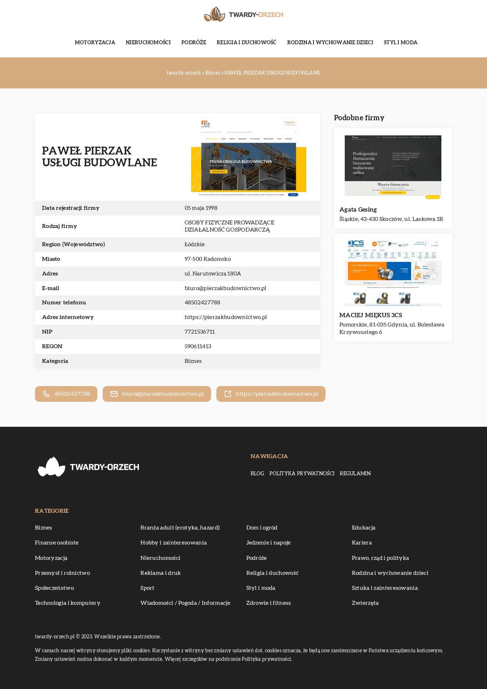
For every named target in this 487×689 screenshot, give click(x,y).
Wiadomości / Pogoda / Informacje (185, 603)
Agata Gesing (358, 210)
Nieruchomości (148, 42)
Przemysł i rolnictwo (62, 573)
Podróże (193, 42)
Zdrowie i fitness (268, 603)
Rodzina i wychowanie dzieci (330, 42)
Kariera (362, 543)
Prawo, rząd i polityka (380, 558)
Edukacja (363, 528)
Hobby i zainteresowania (173, 543)
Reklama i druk (160, 573)
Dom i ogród (262, 528)
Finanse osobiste (57, 543)
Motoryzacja (95, 42)
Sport (147, 588)
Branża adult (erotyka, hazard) (180, 528)
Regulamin (355, 473)
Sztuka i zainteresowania (385, 588)
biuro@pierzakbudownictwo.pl (226, 288)
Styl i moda (400, 42)
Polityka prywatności (302, 473)
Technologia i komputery (68, 603)
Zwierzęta (365, 603)
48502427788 (203, 302)
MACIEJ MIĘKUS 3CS (370, 315)
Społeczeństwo (54, 588)
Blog (257, 473)
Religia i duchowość (247, 42)
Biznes (193, 361)
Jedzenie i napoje (268, 543)
